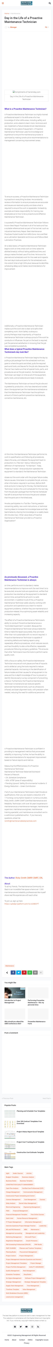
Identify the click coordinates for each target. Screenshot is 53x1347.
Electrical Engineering (13, 1207)
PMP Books (38, 1244)
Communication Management (32, 1192)
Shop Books (27, 1274)
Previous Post (8, 1098)
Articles (29, 1173)
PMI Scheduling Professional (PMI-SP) (18, 1244)
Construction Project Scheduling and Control (20, 1196)
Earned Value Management (27, 1203)
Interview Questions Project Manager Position (21, 1226)
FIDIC (7, 1211)
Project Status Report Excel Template (30, 1132)
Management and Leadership (35, 1233)
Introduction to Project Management (13, 1001)
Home (7, 13)
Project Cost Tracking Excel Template (30, 1142)
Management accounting (14, 1233)
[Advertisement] (26, 60)
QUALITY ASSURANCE (36, 1267)
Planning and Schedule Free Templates (31, 1111)
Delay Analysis (10, 1203)
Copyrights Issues (41, 1340)
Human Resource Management (27, 1218)
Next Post (46, 1098)
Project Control (11, 1256)
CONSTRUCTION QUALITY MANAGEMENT (19, 1184)
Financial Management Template (16, 1214)
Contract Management (13, 1199)
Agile (7, 1173)
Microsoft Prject (30, 1237)
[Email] (35, 972)
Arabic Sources (18, 1173)
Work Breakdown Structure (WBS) (17, 1293)
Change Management (13, 1192)
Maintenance (15, 13)
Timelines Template (12, 1289)
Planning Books (11, 1252)
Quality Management (12, 1271)
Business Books (11, 1181)
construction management (14, 1297)
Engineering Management (32, 1207)
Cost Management (30, 1199)
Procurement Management (28, 1252)
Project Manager (35, 1263)
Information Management (33, 1222)
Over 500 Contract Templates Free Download (29, 1122)
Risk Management (29, 1271)
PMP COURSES (11, 1248)
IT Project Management (13, 1222)
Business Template (26, 1181)
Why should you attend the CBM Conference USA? (14, 1023)
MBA (25, 1229)
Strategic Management (13, 1282)
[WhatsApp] (29, 972)
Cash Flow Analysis (12, 1188)
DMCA (30, 1340)
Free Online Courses (37, 1214)
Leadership (42, 1226)
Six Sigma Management (13, 1278)
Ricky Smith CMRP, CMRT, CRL (29, 878)
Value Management (29, 1289)
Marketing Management (13, 1237)
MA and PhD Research (13, 1229)
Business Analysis (28, 1177)
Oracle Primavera (31, 1241)
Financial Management (20, 1211)
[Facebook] (13, 972)
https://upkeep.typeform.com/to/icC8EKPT (22, 904)
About (14, 1340)
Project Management (26, 1256)
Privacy (26, 1343)
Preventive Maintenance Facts (36, 1023)
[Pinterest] (24, 972)
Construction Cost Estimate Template (30, 1152)
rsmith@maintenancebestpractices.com (20, 821)
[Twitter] (18, 972)
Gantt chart (9, 1218)
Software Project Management (35, 1278)
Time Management (33, 1286)
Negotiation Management (14, 1241)
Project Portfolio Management (15, 1267)
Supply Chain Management (14, 1286)
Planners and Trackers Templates (30, 1248)
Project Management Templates (16, 1263)
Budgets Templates (12, 1177)
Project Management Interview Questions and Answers (23, 1259)
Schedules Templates (13, 1274)
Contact (22, 1340)
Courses (42, 1199)
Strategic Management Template (35, 1282)
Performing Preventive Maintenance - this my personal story (36, 1002)
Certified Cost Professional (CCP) (32, 1188)
